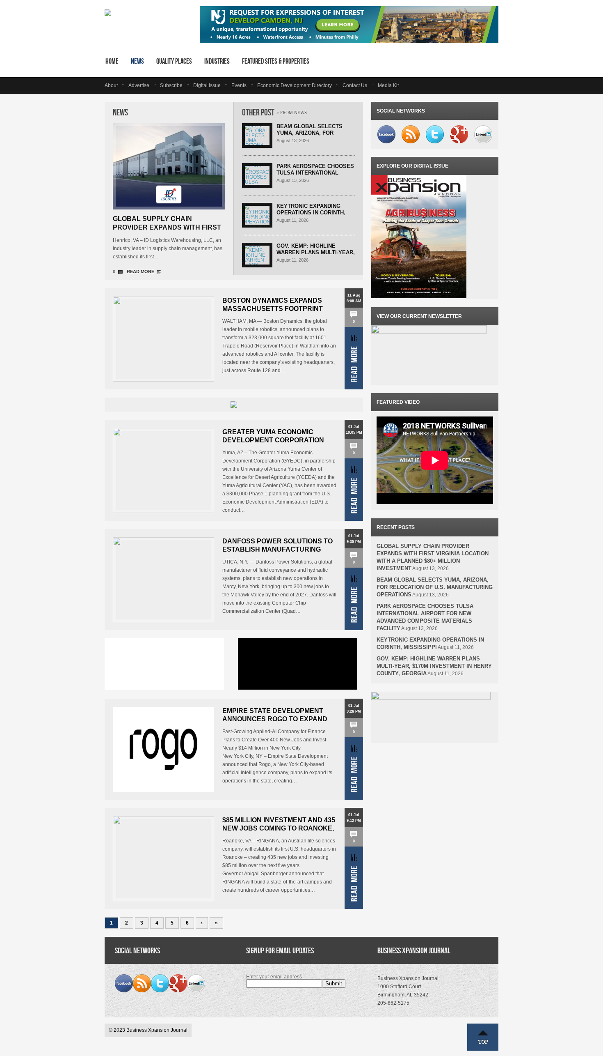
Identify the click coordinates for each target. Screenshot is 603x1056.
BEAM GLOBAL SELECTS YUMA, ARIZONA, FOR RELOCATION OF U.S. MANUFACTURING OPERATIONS (435, 587)
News (137, 61)
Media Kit (388, 85)
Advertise (138, 85)
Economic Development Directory (294, 85)
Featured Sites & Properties (275, 61)
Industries (217, 61)
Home (112, 61)
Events (239, 85)
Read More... (354, 358)
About (111, 85)
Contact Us (355, 85)
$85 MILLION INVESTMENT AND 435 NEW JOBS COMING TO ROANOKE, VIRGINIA (278, 828)
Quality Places (174, 61)
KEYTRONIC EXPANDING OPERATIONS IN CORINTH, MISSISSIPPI (310, 212)
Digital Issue (207, 85)
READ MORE (140, 271)
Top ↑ (482, 1037)
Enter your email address (274, 977)
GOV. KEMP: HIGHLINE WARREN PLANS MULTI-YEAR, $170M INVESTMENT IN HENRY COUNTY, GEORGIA (315, 256)
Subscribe (171, 85)
